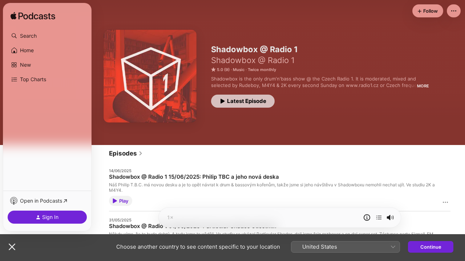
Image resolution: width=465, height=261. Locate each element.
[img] (33, 16)
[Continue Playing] (379, 217)
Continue (430, 247)
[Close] (12, 247)
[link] (126, 153)
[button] (47, 36)
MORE (423, 85)
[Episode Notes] (367, 217)
